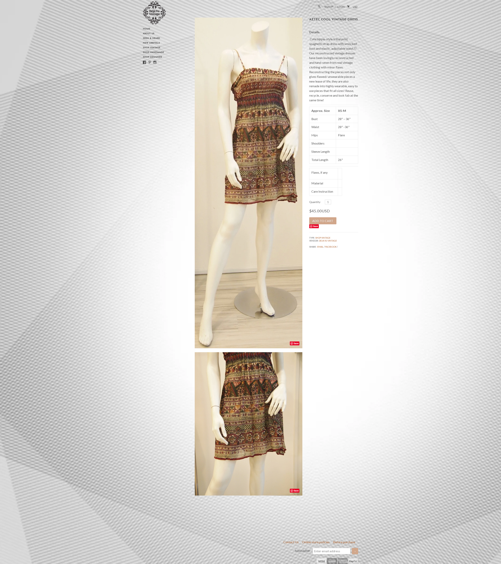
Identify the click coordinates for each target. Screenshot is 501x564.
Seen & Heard (151, 38)
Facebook (331, 246)
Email (320, 246)
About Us (148, 34)
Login (341, 6)
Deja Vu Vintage (328, 240)
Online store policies (316, 542)
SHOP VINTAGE (322, 237)
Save (315, 226)
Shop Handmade (153, 52)
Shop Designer (152, 57)
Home (146, 29)
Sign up (328, 6)
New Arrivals (151, 43)
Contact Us (291, 542)
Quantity (314, 202)
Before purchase (344, 542)
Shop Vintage (151, 48)
